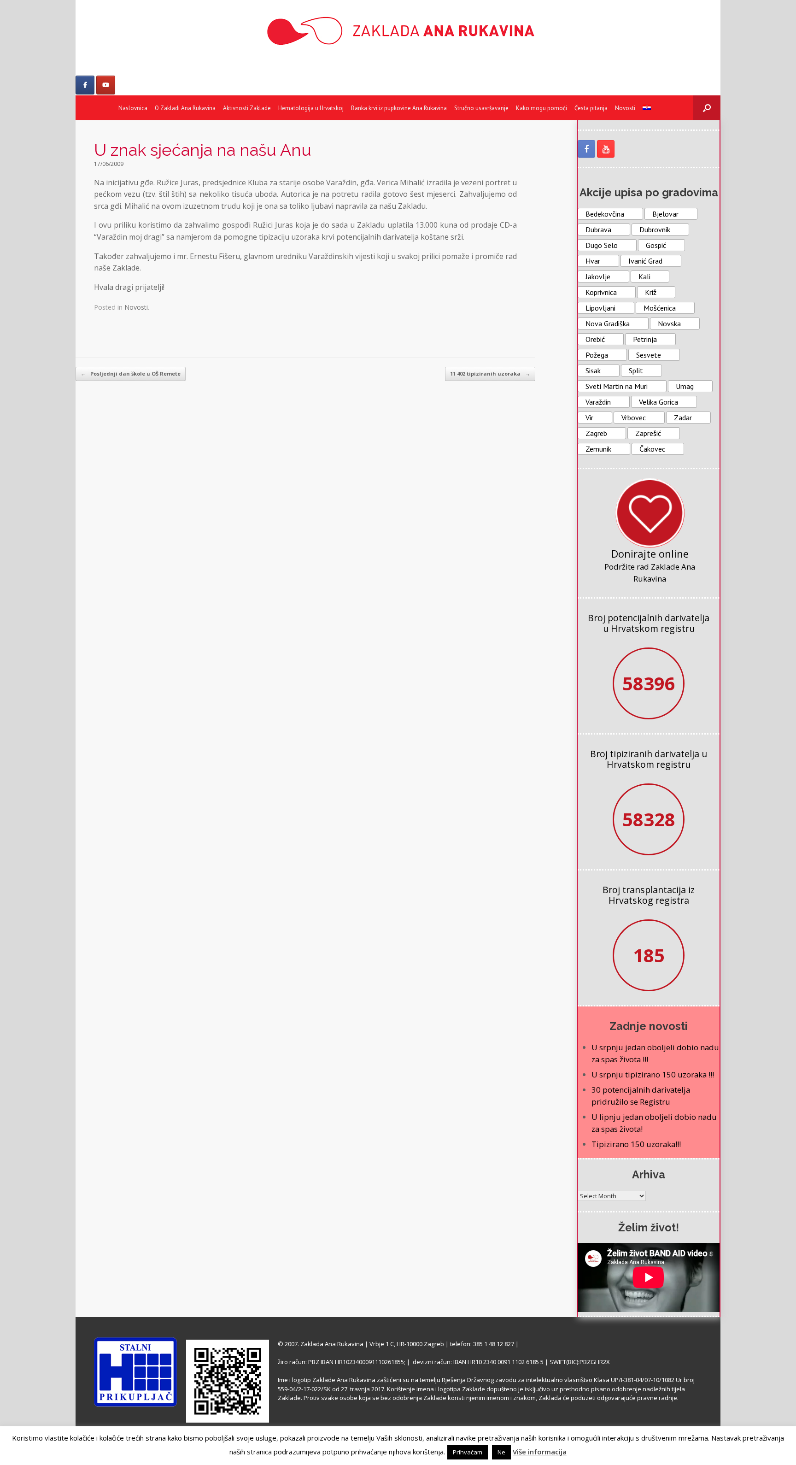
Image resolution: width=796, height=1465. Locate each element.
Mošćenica (660, 307)
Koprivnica (601, 292)
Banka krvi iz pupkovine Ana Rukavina (399, 108)
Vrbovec (633, 417)
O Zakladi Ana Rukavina (185, 108)
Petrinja (645, 339)
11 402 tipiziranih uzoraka (490, 373)
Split (636, 370)
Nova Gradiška (607, 323)
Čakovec (652, 448)
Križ (650, 292)
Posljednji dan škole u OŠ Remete (131, 373)
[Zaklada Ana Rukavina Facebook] (586, 149)
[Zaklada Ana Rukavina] (398, 30)
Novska (669, 323)
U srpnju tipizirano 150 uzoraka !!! (652, 1074)
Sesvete (648, 354)
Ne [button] (501, 1452)
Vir (589, 417)
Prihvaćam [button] (467, 1452)
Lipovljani (600, 307)
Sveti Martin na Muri (616, 386)
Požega (596, 354)
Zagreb (596, 433)
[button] (706, 107)
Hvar (592, 260)
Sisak (593, 370)
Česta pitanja (591, 108)
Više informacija (540, 1451)
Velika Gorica (658, 401)
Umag (685, 386)
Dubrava (598, 229)
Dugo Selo (601, 245)
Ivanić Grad (645, 260)
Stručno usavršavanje (481, 108)
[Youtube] (105, 85)
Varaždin (598, 401)
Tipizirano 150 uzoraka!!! (636, 1144)
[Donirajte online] (650, 512)
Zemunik (598, 448)
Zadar (683, 417)
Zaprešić (648, 433)
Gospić (656, 245)
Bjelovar (665, 213)
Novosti (625, 108)
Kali (644, 276)
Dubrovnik (654, 229)
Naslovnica (132, 108)
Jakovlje (597, 276)
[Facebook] (85, 85)
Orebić (595, 339)
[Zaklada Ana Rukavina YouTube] (606, 149)
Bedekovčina (604, 213)
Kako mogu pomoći (541, 108)
